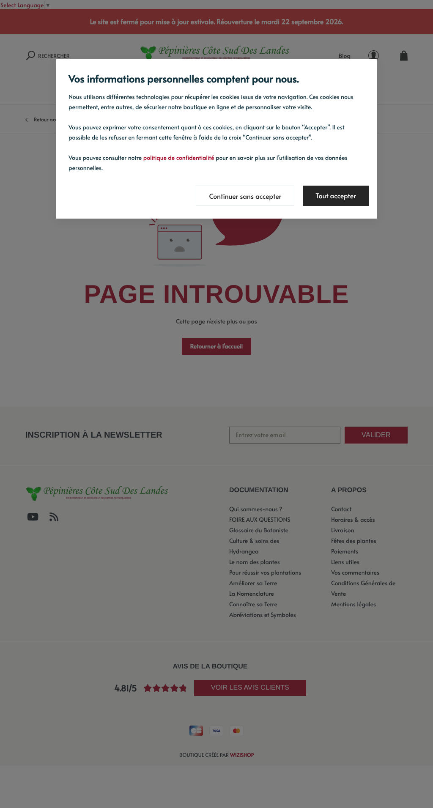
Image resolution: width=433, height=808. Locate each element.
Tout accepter (335, 195)
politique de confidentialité (178, 157)
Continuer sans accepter (245, 196)
